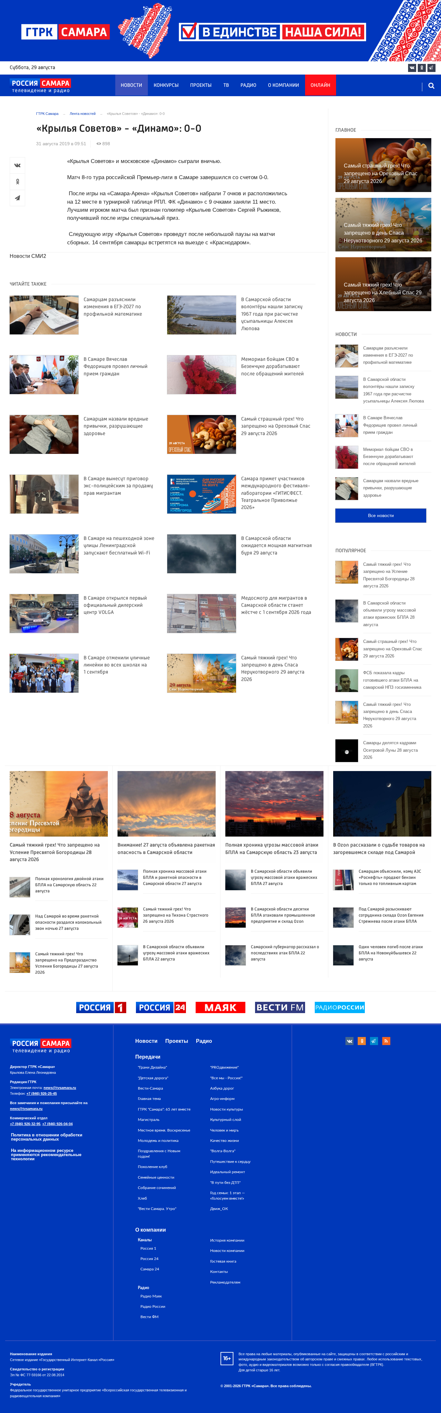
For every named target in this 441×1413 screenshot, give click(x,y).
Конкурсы (166, 85)
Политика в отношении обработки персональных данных (46, 1137)
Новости (131, 85)
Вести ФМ (149, 1317)
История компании (227, 1240)
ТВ (226, 85)
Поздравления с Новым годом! (159, 1153)
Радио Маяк (151, 1296)
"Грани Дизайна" (152, 1067)
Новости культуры (226, 1109)
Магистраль (148, 1120)
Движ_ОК (219, 1209)
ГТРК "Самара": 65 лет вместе (164, 1109)
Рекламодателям (225, 1282)
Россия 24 (149, 1259)
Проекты (200, 85)
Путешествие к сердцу (230, 1162)
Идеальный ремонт (227, 1172)
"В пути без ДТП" (225, 1182)
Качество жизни (224, 1141)
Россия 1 (148, 1248)
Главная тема (149, 1099)
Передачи (147, 1057)
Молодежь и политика (158, 1141)
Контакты (219, 1272)
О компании (283, 85)
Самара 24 (149, 1269)
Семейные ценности (156, 1177)
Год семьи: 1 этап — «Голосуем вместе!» (227, 1195)
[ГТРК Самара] (40, 85)
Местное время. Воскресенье (164, 1130)
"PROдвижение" (224, 1067)
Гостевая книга (223, 1261)
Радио (248, 85)
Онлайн (320, 85)
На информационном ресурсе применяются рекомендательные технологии (46, 1154)
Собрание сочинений (157, 1188)
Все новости (381, 515)
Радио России (152, 1306)
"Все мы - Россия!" (226, 1078)
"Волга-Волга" (222, 1151)
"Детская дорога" (153, 1078)
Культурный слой (225, 1120)
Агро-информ (222, 1099)
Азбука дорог (222, 1088)
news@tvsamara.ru (60, 1088)
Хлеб (142, 1198)
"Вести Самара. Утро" (157, 1209)
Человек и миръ (224, 1130)
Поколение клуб (152, 1167)
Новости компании (227, 1251)
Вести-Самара (150, 1088)
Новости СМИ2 (28, 256)
